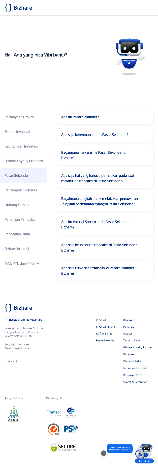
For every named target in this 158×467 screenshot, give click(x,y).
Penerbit (128, 327)
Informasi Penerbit (134, 368)
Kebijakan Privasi (133, 375)
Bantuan (128, 354)
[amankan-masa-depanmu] (130, 453)
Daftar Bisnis (104, 333)
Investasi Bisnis (106, 327)
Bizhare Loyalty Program (138, 347)
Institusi (128, 333)
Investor (128, 320)
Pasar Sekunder (105, 340)
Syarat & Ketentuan (135, 382)
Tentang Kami (131, 340)
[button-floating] (103, 453)
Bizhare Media (132, 361)
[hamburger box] (150, 8)
